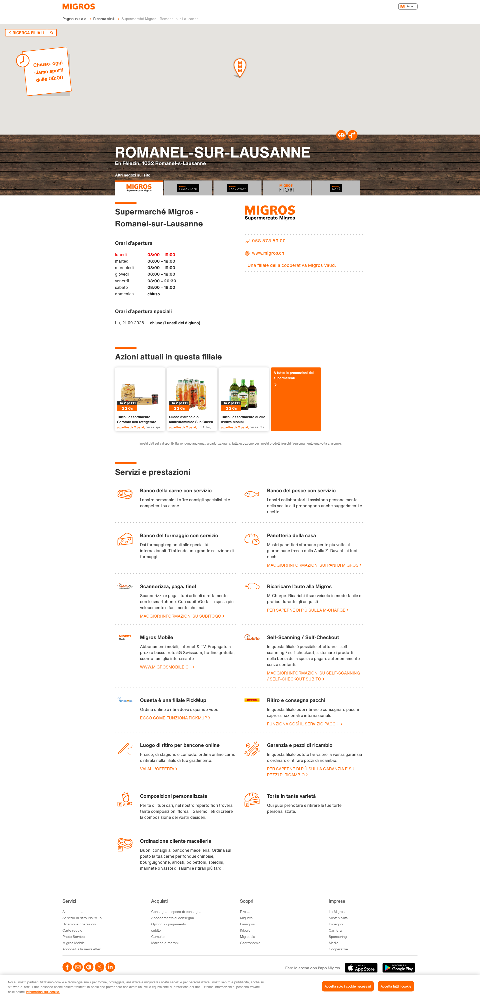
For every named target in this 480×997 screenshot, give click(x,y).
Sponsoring (338, 936)
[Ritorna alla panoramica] (52, 32)
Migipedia (247, 936)
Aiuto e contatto (75, 911)
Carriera (335, 930)
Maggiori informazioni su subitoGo (180, 616)
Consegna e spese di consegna (176, 911)
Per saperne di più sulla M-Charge (306, 610)
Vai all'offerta (157, 769)
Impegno (336, 924)
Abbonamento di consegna (172, 918)
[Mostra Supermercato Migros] (139, 188)
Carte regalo (72, 930)
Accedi (410, 6)
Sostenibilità (338, 918)
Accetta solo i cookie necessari (348, 986)
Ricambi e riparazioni (79, 924)
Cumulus (158, 936)
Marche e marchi (164, 943)
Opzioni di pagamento (168, 924)
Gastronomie (250, 943)
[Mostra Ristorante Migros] (188, 188)
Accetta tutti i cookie (396, 986)
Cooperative (338, 949)
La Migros (336, 911)
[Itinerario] (341, 139)
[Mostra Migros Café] (336, 188)
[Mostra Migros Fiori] (286, 188)
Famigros (247, 924)
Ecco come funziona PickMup (173, 718)
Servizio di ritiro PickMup (82, 918)
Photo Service (73, 936)
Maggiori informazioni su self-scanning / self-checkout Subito (313, 676)
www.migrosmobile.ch (166, 667)
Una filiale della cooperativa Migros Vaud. (292, 265)
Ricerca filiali (28, 33)
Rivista (245, 911)
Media (333, 943)
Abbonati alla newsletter (81, 949)
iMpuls (245, 930)
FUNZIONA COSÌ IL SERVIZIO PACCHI (303, 724)
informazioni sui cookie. (43, 992)
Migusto (246, 918)
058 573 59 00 (269, 240)
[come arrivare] (353, 139)
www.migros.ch (268, 253)
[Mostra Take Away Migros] (237, 188)
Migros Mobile (73, 943)
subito (156, 930)
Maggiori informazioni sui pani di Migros (312, 565)
